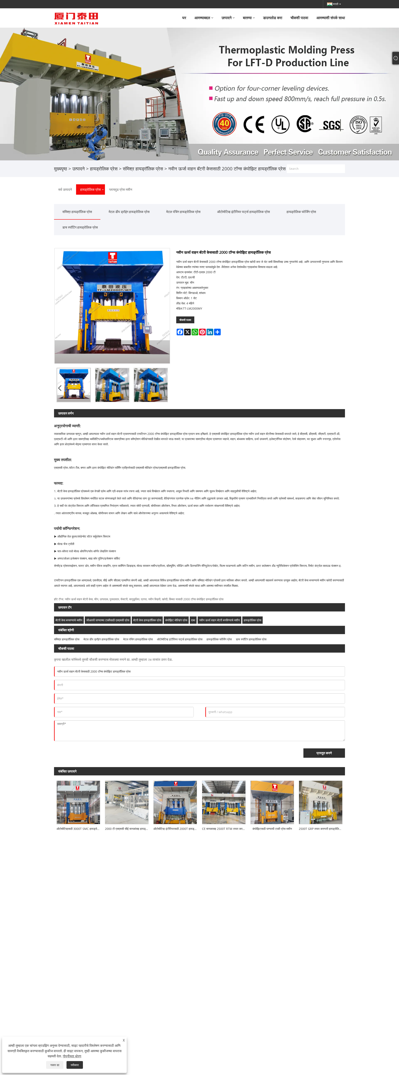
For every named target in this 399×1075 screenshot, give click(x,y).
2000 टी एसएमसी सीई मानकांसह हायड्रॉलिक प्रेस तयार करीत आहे (128, 829)
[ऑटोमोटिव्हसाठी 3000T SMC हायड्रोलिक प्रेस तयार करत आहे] (78, 801)
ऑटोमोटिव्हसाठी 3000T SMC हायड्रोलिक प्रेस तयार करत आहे (79, 829)
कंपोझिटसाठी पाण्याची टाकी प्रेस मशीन (272, 829)
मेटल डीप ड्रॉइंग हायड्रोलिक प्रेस (129, 211)
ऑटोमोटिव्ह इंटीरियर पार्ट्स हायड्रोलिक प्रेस (243, 211)
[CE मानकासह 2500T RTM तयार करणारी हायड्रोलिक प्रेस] (224, 801)
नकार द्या (54, 1065)
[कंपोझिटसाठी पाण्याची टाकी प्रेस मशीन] (272, 801)
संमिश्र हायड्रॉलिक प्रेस (143, 168)
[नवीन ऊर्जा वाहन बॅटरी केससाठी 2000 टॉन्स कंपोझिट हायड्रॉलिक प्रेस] (73, 385)
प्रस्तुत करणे (324, 753)
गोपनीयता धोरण (72, 1056)
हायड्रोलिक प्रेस (104, 168)
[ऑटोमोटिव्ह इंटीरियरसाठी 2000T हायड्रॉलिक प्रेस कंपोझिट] (175, 801)
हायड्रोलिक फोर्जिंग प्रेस (301, 211)
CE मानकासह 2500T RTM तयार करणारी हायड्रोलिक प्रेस (225, 829)
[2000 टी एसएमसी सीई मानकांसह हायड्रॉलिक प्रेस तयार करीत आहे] (126, 801)
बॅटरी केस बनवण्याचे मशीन (68, 620)
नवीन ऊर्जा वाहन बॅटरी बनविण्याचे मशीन (219, 620)
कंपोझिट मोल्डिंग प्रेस (176, 620)
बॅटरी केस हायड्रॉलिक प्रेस (147, 620)
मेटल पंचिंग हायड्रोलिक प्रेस (183, 211)
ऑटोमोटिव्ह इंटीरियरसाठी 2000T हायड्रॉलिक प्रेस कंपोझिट (176, 829)
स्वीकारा (75, 1065)
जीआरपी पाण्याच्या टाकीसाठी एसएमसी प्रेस (107, 620)
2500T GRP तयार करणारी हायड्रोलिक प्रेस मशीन (322, 829)
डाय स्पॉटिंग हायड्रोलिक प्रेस (80, 227)
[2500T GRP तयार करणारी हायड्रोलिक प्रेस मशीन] (321, 801)
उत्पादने (78, 168)
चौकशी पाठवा (185, 320)
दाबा (193, 620)
